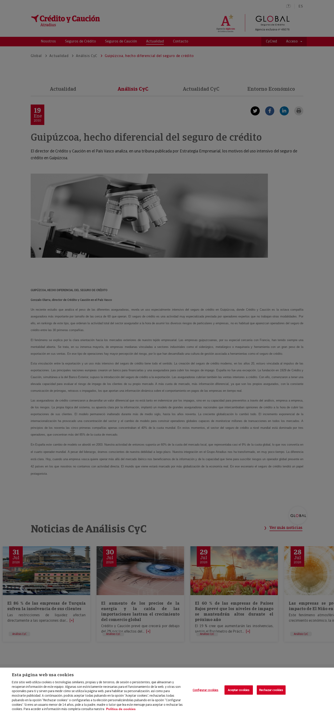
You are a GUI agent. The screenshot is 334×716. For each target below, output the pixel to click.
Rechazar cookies (271, 690)
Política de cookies (121, 709)
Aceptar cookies (238, 690)
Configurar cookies (205, 690)
